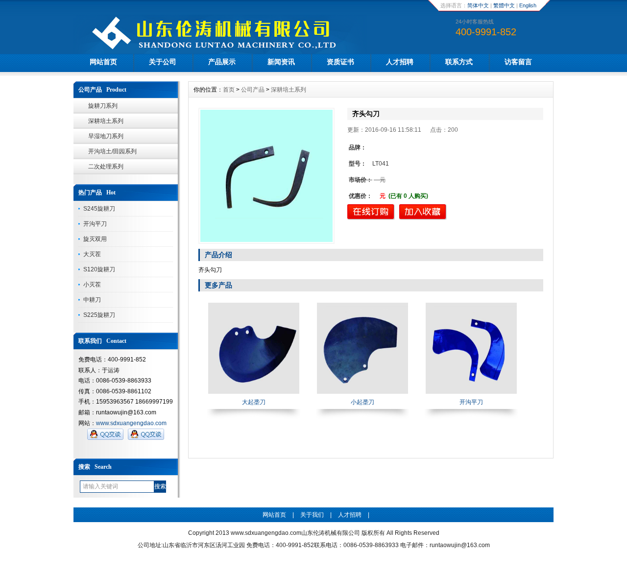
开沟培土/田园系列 (112, 151)
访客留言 (518, 62)
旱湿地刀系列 (105, 136)
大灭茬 (92, 254)
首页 (229, 89)
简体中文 (478, 5)
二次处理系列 (105, 166)
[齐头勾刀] (266, 176)
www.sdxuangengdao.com (131, 423)
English (527, 5)
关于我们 (312, 514)
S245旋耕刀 (99, 208)
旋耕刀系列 (103, 105)
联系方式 (459, 62)
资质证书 (340, 62)
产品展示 (222, 62)
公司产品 (253, 89)
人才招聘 (399, 62)
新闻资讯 (281, 62)
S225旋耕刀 (99, 315)
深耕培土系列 (105, 121)
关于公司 (162, 62)
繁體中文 (504, 5)
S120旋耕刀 (99, 269)
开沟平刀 (95, 223)
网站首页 (103, 62)
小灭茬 (92, 284)
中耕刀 (92, 299)
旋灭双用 (95, 239)
